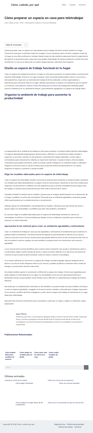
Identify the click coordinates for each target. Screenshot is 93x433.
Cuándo (72, 5)
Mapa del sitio (59, 424)
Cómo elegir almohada (24, 383)
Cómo (64, 5)
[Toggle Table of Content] (25, 44)
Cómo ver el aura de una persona (60, 380)
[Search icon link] (90, 4)
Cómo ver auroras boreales (69, 383)
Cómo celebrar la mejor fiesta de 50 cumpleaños (29, 404)
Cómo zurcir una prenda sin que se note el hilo (66, 403)
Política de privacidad (75, 424)
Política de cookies (65, 427)
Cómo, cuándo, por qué (25, 4)
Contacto (82, 5)
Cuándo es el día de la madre (16, 380)
